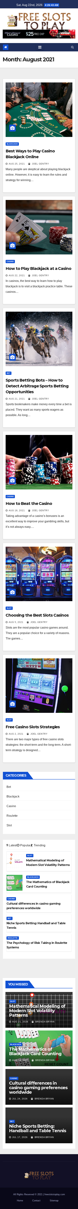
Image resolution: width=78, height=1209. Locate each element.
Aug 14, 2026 (20, 1060)
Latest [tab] (12, 845)
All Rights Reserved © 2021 (28, 1194)
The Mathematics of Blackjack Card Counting (35, 1051)
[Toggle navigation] (40, 47)
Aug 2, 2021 (16, 734)
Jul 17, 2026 (20, 1137)
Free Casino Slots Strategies (33, 726)
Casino (10, 261)
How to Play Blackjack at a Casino (38, 268)
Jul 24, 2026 (20, 1098)
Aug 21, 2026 (20, 1021)
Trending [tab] (39, 845)
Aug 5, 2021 (16, 622)
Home (20, 1200)
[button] (72, 47)
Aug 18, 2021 (17, 510)
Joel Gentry (40, 164)
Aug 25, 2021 (17, 164)
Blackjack (12, 144)
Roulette (12, 815)
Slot (9, 608)
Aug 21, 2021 (17, 399)
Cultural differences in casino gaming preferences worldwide (38, 1087)
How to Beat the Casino (29, 503)
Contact (36, 1200)
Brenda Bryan (45, 1021)
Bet (8, 373)
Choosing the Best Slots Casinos (37, 615)
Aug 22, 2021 (17, 275)
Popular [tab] (25, 845)
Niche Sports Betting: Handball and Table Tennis (37, 1128)
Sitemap (54, 1200)
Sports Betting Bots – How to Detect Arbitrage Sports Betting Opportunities (37, 386)
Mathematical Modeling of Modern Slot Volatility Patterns (37, 1010)
